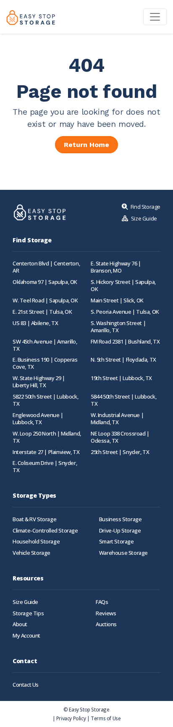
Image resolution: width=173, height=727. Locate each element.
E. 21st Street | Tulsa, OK (42, 311)
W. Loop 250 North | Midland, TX (47, 437)
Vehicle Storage (31, 552)
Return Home (86, 145)
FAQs (102, 602)
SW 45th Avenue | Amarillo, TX (45, 345)
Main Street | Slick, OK (117, 300)
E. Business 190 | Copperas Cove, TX (45, 363)
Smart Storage (116, 541)
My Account (26, 635)
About (20, 624)
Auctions (106, 624)
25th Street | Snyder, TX (120, 452)
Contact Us (26, 684)
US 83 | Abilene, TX (35, 323)
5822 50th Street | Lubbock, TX (45, 400)
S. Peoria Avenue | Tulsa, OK (125, 311)
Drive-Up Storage (120, 530)
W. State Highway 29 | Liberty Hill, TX (39, 382)
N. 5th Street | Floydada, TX (123, 359)
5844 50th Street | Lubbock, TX (123, 400)
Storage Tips (28, 613)
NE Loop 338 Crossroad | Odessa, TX (120, 437)
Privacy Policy (71, 718)
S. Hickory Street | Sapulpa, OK (123, 285)
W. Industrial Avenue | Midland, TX (117, 419)
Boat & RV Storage (34, 519)
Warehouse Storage (123, 552)
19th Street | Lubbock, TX (121, 378)
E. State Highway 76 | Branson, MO (116, 267)
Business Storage (120, 519)
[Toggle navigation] (155, 16)
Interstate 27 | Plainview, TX (46, 452)
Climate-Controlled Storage (45, 530)
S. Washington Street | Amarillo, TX (118, 327)
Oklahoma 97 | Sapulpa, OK (45, 282)
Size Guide (25, 602)
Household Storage (36, 541)
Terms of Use (106, 718)
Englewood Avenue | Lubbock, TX (38, 419)
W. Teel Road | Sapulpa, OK (45, 300)
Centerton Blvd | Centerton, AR (46, 267)
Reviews (106, 613)
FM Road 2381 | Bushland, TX (125, 341)
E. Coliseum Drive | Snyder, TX (45, 466)
